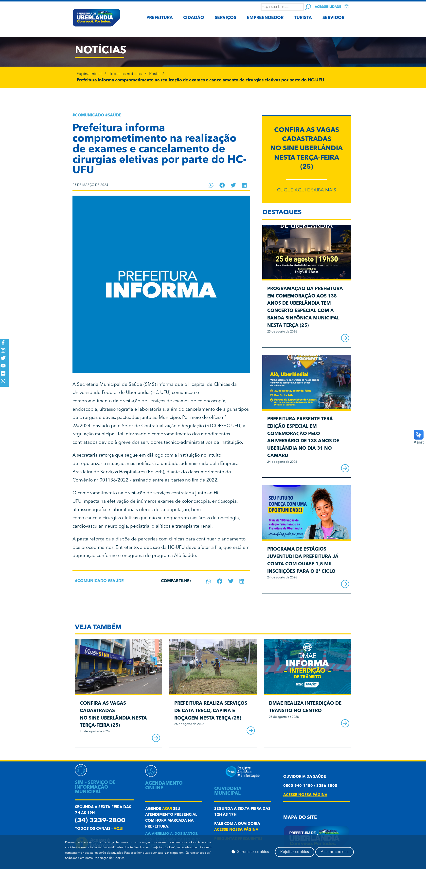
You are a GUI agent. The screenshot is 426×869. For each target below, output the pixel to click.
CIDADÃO (193, 18)
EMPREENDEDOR (265, 18)
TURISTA (303, 18)
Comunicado (89, 115)
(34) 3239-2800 (100, 820)
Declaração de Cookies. (109, 858)
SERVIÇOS (225, 18)
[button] (211, 185)
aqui (119, 829)
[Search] (308, 7)
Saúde (114, 115)
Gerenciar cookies (252, 852)
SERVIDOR (333, 18)
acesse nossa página (236, 830)
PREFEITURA (159, 18)
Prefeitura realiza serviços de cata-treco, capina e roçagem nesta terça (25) (210, 711)
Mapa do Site (300, 817)
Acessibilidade (328, 7)
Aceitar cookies (334, 852)
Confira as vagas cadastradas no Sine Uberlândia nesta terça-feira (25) (306, 148)
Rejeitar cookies (294, 852)
